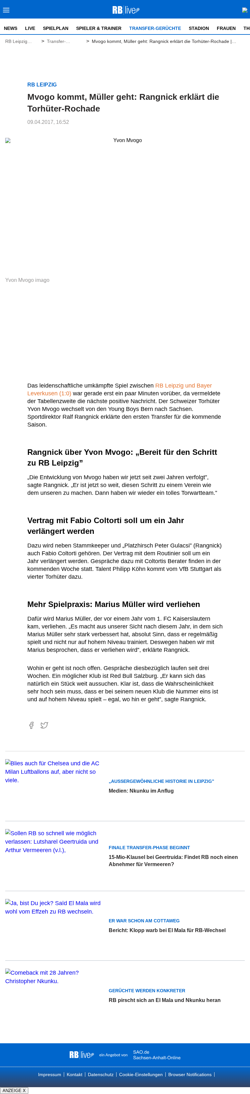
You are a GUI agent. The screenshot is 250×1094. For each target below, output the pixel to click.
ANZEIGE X (14, 1090)
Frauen (226, 28)
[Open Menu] (6, 12)
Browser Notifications (190, 1074)
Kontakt (74, 1074)
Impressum (49, 1074)
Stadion (199, 28)
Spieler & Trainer (98, 28)
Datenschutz (101, 1074)
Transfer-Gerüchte (155, 28)
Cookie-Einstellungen (141, 1074)
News (10, 28)
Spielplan (55, 28)
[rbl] (82, 1054)
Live (30, 28)
